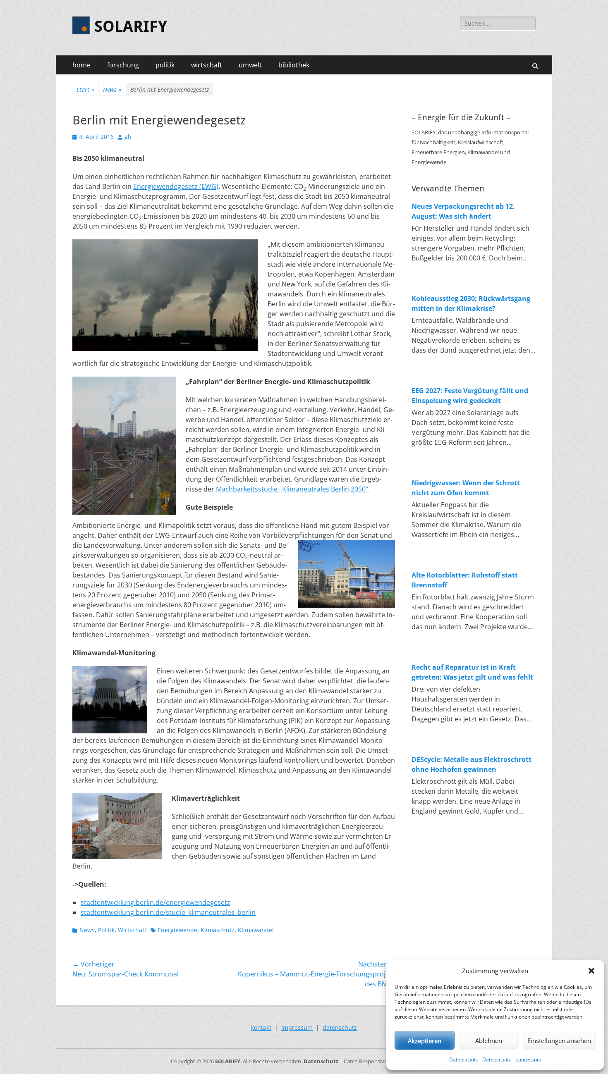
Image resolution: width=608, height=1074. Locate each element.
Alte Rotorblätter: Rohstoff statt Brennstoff (465, 580)
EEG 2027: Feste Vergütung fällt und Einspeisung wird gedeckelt (470, 395)
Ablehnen (488, 1040)
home (81, 64)
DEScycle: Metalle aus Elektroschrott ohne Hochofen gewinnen (471, 764)
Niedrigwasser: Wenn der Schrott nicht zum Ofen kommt (466, 487)
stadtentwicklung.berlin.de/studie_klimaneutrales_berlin (168, 912)
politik (165, 64)
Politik (106, 930)
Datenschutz (463, 1059)
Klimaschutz (218, 930)
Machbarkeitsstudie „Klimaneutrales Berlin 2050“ (292, 489)
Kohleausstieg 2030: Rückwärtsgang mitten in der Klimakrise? (471, 303)
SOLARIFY (130, 26)
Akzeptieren (424, 1040)
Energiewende (177, 930)
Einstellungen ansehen (559, 1040)
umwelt (250, 64)
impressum (297, 1027)
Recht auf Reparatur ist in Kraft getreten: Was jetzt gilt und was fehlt (472, 672)
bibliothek (293, 64)
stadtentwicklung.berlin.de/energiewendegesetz (155, 902)
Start (85, 89)
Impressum (528, 1059)
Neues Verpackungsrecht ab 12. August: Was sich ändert (463, 211)
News (112, 89)
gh (128, 137)
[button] (591, 971)
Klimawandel (256, 930)
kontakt (261, 1027)
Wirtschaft (132, 930)
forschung (123, 64)
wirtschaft (206, 64)
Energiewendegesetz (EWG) (175, 186)
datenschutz (340, 1027)
